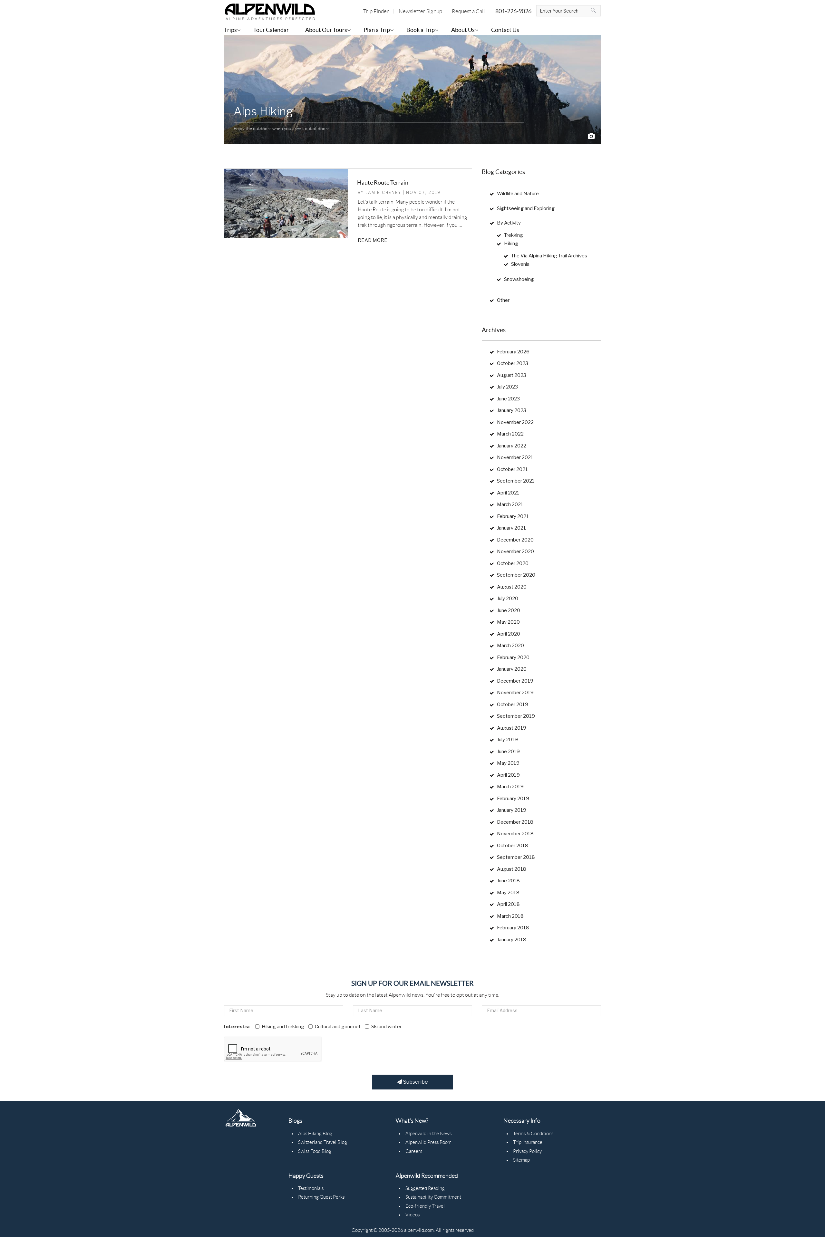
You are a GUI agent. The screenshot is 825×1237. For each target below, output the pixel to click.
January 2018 (511, 940)
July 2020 (507, 598)
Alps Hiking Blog (315, 1133)
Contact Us (505, 29)
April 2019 (508, 775)
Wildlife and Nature (518, 194)
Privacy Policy (527, 1151)
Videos (412, 1214)
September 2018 (516, 857)
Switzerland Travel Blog (322, 1142)
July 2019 (507, 740)
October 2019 (512, 704)
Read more (372, 240)
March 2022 (510, 434)
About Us (463, 29)
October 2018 (512, 846)
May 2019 (508, 763)
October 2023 (512, 363)
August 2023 (511, 375)
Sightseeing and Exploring (526, 208)
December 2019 (515, 681)
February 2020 (513, 657)
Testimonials (311, 1188)
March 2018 (510, 916)
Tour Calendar (271, 29)
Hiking (511, 243)
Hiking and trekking (283, 1027)
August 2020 (512, 587)
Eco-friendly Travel (425, 1206)
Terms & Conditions (533, 1133)
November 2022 (515, 422)
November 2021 (515, 457)
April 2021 (508, 493)
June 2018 (508, 881)
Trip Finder (376, 11)
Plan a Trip (377, 29)
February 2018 (513, 928)
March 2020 (510, 645)
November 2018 (515, 834)
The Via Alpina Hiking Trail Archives (549, 256)
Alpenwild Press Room (428, 1142)
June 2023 (508, 399)
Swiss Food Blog (314, 1151)
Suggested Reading (425, 1188)
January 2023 (511, 410)
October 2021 (512, 469)
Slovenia (520, 264)
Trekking (513, 235)
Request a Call (468, 11)
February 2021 (513, 516)
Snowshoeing (519, 279)
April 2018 (508, 904)
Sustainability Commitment (433, 1197)
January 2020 (512, 669)
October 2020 (513, 563)
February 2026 (513, 352)
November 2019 (515, 692)
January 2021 (511, 528)
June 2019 (508, 751)
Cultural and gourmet (338, 1027)
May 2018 (508, 893)
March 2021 (510, 504)
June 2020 (508, 610)
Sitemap (521, 1160)
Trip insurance (527, 1142)
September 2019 (516, 716)
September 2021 (516, 481)
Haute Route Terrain (382, 182)
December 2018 (515, 822)
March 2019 (510, 787)
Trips (230, 29)
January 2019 (511, 810)
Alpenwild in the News (428, 1133)
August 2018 (511, 869)
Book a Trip (420, 29)
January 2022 (511, 446)
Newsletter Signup (420, 11)
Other (503, 300)
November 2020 (515, 551)
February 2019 (513, 798)
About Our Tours (326, 29)
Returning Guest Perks (321, 1197)
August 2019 (511, 728)
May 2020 (508, 622)
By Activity (509, 223)
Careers (413, 1151)
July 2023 (507, 387)
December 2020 (515, 540)
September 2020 (516, 575)
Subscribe (415, 1082)
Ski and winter (386, 1027)
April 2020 (508, 634)
